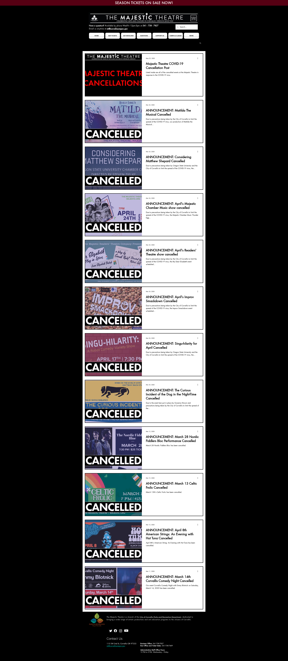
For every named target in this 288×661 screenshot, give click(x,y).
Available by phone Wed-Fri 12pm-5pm (122, 25)
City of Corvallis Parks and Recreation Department (160, 617)
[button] (112, 36)
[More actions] (198, 58)
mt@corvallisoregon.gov (117, 28)
